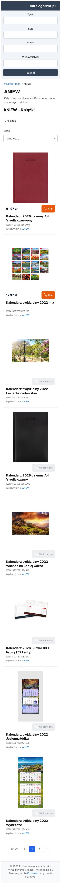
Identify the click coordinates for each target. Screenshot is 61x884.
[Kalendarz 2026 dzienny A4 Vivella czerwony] (30, 178)
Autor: (30, 42)
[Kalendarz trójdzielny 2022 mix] (30, 264)
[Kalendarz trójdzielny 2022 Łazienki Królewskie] (30, 350)
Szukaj (30, 72)
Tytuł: (30, 14)
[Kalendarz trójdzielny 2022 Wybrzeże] (30, 782)
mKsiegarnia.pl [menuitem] (43, 6)
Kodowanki (33, 873)
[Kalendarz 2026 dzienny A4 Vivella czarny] (30, 437)
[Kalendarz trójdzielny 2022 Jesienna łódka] (30, 696)
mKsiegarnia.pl (12, 83)
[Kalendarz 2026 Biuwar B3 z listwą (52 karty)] (30, 609)
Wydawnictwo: (30, 56)
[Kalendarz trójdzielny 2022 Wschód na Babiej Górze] (30, 523)
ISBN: (30, 28)
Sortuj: (7, 130)
